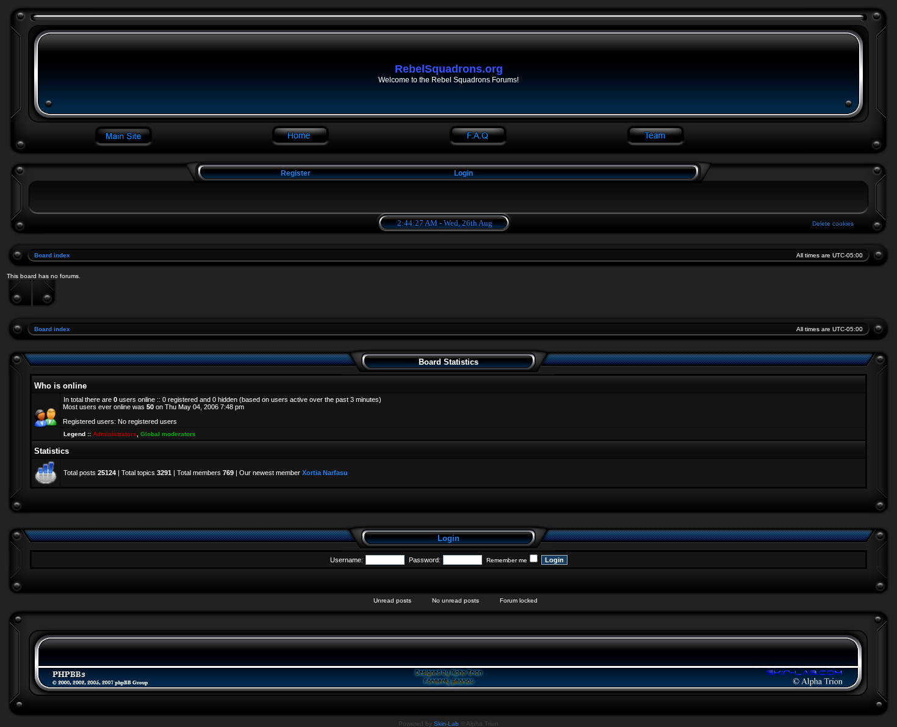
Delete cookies (833, 223)
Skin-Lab (446, 723)
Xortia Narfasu (325, 472)
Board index (52, 255)
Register (295, 173)
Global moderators (168, 434)
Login (463, 173)
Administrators (115, 434)
